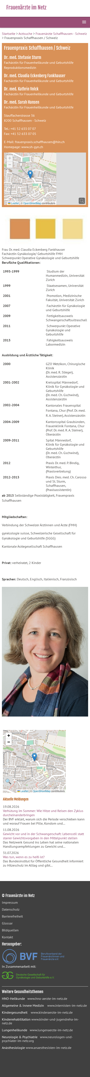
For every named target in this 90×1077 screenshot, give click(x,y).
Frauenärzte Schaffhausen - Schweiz (61, 33)
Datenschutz (10, 909)
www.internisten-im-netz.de (67, 1005)
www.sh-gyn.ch (32, 147)
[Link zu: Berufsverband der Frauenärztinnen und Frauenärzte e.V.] (33, 962)
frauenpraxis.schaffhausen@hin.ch (40, 142)
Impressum (10, 902)
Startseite (8, 33)
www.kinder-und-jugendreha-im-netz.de (40, 1021)
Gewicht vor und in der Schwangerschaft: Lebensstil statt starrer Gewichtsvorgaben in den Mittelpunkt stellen (43, 836)
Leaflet (14, 203)
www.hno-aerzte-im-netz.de (47, 998)
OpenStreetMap (32, 203)
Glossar (7, 923)
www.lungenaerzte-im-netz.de (51, 1030)
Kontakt (7, 937)
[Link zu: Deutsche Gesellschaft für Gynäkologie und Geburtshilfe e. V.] (28, 980)
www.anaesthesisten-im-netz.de (48, 1048)
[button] (30, 174)
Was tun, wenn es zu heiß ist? (24, 857)
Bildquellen (10, 930)
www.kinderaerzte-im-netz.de (52, 1012)
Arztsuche (25, 33)
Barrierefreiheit (12, 916)
